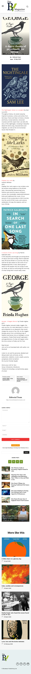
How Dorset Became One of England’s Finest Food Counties (20, 499)
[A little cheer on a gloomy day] (15, 547)
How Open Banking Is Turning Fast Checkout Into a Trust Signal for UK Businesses (19, 492)
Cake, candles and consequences (12, 586)
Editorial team (17, 57)
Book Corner (15, 43)
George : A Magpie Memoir (9, 321)
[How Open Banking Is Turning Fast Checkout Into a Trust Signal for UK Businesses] (6, 492)
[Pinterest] (17, 461)
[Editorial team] (16, 391)
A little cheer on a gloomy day (11, 559)
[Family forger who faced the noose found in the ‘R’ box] (15, 601)
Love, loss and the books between (13, 641)
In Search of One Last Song (10, 252)
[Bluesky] (28, 664)
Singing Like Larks (7, 180)
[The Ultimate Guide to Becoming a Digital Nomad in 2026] (6, 469)
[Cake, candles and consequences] (15, 574)
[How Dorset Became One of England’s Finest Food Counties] (6, 500)
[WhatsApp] (21, 461)
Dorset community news (8, 513)
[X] (13, 461)
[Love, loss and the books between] (15, 630)
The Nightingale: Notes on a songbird (13, 110)
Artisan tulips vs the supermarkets (7, 379)
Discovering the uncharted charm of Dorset (22, 380)
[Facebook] (9, 461)
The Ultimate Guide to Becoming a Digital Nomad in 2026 (19, 469)
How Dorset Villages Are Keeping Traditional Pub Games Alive (20, 484)
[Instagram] (21, 664)
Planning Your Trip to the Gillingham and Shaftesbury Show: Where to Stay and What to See (20, 477)
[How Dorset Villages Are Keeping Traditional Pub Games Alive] (6, 485)
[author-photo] (3, 561)
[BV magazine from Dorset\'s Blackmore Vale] (16, 6)
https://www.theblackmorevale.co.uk (15, 400)
